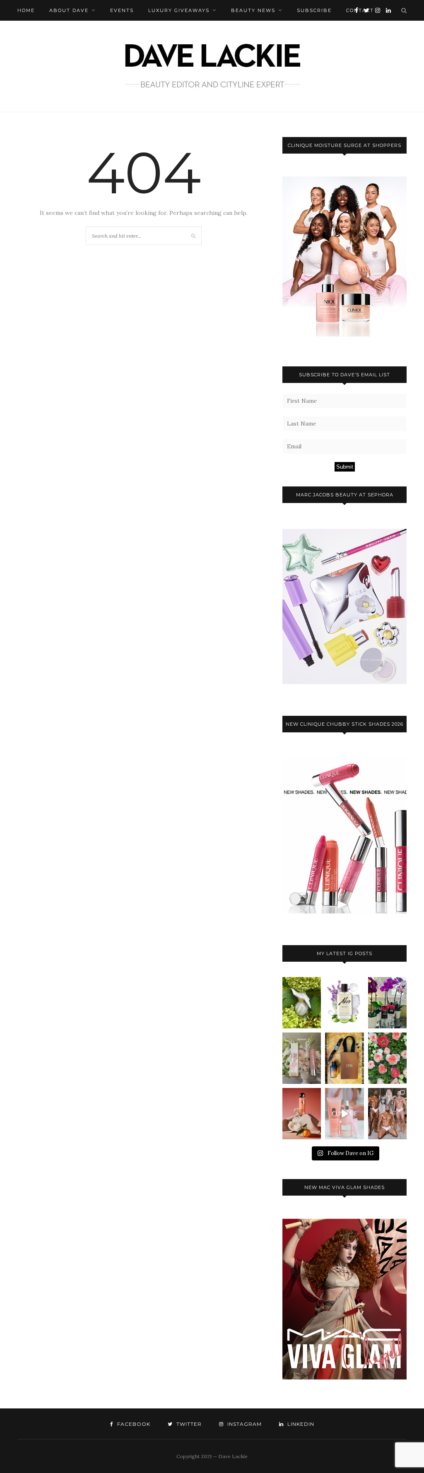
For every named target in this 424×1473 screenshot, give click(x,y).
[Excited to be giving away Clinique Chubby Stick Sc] (301, 1058)
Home (26, 10)
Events (122, 10)
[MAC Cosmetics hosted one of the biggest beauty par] (387, 1113)
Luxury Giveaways (179, 10)
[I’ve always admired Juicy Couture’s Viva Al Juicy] (387, 1002)
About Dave (69, 10)
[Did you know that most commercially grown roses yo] (387, 1058)
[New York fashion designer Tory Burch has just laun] (301, 1113)
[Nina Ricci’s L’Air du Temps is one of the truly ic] (301, 1002)
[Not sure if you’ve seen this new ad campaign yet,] (344, 1113)
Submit (344, 467)
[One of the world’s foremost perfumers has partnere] (344, 1002)
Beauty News (253, 10)
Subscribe (314, 10)
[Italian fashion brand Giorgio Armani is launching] (344, 1058)
